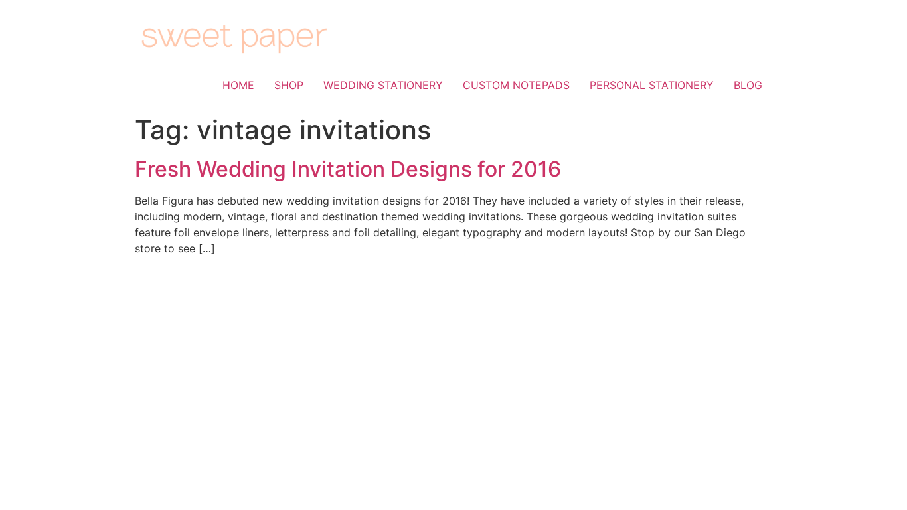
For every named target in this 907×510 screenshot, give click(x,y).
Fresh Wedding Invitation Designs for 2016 (348, 169)
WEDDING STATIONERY (383, 85)
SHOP (288, 85)
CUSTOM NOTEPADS (516, 85)
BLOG (748, 85)
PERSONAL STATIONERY (652, 85)
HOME (238, 85)
